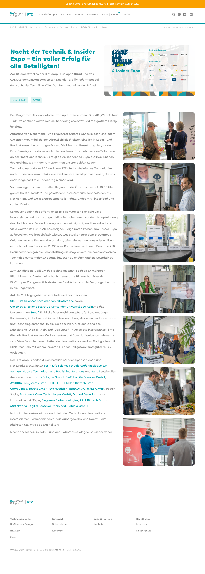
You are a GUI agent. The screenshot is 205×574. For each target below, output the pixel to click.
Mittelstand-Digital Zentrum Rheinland (38, 406)
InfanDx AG (77, 389)
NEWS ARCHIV (25, 27)
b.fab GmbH (95, 389)
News (13, 537)
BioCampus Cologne (22, 524)
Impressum (142, 524)
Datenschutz (143, 530)
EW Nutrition (58, 389)
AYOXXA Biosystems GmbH (29, 383)
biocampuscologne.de (184, 27)
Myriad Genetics (84, 394)
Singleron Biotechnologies (60, 400)
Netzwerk (57, 530)
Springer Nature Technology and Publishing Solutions (47, 371)
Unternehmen (60, 524)
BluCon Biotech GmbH (80, 383)
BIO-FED (56, 383)
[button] (179, 14)
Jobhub (98, 524)
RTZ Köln (15, 530)
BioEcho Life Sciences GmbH (85, 377)
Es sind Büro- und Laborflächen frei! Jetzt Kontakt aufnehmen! (102, 3)
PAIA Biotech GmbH (94, 400)
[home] (21, 14)
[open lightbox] (159, 136)
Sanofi (34, 312)
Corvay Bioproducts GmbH (29, 389)
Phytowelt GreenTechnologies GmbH (45, 394)
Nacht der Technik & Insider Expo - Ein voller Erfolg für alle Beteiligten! (71, 27)
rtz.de (167, 27)
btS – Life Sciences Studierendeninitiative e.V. (42, 301)
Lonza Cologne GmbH (48, 377)
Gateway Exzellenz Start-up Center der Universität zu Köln (51, 306)
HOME (13, 27)
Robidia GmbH (78, 406)
